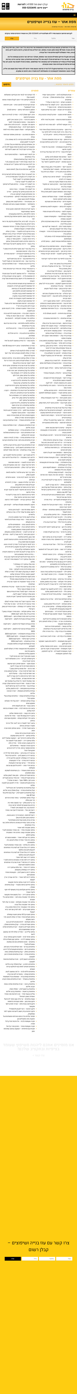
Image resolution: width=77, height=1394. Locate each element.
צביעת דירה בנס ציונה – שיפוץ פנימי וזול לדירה (19, 753)
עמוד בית (68, 405)
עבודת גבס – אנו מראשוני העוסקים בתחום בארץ (55, 341)
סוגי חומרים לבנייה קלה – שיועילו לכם (22, 673)
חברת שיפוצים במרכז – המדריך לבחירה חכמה (19, 437)
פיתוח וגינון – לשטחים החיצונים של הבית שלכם (55, 410)
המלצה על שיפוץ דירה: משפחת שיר (23, 373)
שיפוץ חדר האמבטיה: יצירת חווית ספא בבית (20, 907)
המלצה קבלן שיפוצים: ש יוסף (25, 388)
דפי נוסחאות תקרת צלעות (26, 301)
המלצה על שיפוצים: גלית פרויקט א (23, 380)
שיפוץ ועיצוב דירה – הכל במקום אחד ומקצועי (19, 894)
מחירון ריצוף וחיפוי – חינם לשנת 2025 (22, 639)
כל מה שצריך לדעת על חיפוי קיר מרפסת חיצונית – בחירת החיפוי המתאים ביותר (18, 553)
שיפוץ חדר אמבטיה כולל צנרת (25, 904)
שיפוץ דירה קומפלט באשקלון (25, 870)
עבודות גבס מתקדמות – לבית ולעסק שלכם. (20, 688)
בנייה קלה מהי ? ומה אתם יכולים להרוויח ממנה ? (19, 249)
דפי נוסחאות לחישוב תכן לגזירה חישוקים (21, 286)
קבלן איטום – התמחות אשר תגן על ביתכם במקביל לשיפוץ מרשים (57, 453)
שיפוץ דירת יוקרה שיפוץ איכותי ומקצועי (21, 882)
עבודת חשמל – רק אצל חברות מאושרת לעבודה (55, 350)
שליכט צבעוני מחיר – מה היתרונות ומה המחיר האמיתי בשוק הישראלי (19, 995)
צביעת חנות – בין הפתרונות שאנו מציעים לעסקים (54, 445)
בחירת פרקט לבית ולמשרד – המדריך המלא (20, 231)
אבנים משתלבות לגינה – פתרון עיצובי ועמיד (56, 95)
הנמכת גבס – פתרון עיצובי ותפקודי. (23, 413)
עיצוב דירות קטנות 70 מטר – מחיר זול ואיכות (20, 716)
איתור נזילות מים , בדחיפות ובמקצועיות (22, 214)
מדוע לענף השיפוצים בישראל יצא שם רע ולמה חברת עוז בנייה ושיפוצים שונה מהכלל (19, 577)
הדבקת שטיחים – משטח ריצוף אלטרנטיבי (57, 169)
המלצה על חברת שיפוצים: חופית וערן (22, 368)
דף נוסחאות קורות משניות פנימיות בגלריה (21, 283)
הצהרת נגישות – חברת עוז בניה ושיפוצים (57, 189)
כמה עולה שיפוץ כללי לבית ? (25, 567)
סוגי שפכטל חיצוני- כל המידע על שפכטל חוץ (20, 681)
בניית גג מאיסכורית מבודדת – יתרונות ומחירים (19, 254)
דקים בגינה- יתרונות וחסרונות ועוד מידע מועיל (20, 303)
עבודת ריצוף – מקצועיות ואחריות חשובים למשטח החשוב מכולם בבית (57, 379)
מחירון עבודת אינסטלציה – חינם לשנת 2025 (20, 634)
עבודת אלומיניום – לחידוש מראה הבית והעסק (56, 328)
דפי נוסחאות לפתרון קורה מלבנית (23, 293)
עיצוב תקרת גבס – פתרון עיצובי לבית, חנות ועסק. (55, 403)
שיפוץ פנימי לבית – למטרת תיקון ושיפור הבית (19, 937)
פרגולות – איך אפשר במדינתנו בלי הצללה (57, 420)
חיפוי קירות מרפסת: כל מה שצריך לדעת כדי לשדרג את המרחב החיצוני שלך (20, 496)
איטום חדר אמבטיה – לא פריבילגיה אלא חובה (19, 124)
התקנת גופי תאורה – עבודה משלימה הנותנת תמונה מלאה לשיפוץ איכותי (56, 197)
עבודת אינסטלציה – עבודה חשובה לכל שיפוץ (56, 326)
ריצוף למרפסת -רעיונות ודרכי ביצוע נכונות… (20, 815)
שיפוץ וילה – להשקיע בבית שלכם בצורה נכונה (56, 571)
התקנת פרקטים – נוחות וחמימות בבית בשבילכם (55, 246)
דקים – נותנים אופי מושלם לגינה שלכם (58, 157)
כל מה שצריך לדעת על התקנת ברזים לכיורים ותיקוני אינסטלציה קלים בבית (20, 548)
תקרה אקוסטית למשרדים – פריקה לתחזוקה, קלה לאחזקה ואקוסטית (56, 652)
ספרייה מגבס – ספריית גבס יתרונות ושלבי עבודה (18, 683)
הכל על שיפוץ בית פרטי (27, 338)
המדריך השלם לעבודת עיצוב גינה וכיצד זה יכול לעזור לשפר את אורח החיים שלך (19, 361)
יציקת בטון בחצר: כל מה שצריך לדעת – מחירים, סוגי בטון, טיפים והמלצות (19, 535)
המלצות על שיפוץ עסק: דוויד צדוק (23, 398)
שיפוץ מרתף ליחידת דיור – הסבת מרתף (58, 611)
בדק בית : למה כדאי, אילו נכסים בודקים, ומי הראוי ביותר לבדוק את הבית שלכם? (18, 222)
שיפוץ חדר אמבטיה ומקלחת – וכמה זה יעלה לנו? (18, 902)
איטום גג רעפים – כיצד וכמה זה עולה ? (58, 102)
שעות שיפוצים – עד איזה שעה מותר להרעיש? (19, 999)
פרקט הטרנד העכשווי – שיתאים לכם (22, 745)
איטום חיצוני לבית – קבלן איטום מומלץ (22, 127)
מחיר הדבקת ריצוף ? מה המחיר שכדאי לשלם (20, 601)
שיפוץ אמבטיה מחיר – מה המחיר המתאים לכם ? (18, 830)
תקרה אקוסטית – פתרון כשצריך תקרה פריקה (56, 648)
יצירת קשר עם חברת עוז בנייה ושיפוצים (58, 273)
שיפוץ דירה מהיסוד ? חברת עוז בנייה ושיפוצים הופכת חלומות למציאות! (19, 863)
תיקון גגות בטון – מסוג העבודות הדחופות (21, 1001)
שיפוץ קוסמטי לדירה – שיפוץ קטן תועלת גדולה (19, 939)
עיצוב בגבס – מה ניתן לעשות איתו (23, 706)
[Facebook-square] (3, 8)
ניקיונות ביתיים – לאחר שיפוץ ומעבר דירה (57, 301)
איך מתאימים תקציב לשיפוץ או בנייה (22, 194)
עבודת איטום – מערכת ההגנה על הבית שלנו (56, 323)
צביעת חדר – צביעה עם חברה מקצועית (22, 763)
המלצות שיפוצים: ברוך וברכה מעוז (23, 405)
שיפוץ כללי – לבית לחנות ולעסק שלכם (58, 591)
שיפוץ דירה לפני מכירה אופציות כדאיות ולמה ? (19, 860)
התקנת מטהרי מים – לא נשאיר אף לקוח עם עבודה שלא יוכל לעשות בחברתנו (56, 227)
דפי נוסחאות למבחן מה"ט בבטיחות (23, 288)
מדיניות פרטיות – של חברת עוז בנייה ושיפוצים (55, 276)
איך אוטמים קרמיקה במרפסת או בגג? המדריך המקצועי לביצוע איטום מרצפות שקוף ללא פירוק (18, 145)
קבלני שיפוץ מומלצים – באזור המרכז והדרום (20, 798)
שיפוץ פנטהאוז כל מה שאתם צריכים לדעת (57, 619)
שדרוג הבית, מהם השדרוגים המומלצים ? (21, 820)
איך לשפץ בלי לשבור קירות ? (25, 182)
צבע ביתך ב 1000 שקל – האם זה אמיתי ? (21, 780)
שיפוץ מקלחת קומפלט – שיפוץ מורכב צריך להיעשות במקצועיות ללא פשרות (56, 607)
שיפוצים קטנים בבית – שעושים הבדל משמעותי (19, 976)
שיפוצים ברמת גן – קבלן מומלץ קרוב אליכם (20, 964)
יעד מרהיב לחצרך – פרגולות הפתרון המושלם (20, 532)
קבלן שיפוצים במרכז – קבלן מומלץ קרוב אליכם (19, 790)
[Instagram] (7, 8)
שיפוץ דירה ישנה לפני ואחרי (25, 857)
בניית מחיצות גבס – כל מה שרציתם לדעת (21, 259)
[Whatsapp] (7, 4)
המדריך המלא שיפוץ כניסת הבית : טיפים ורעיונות (18, 358)
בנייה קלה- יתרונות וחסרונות (25, 251)
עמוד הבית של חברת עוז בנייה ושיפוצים (58, 408)
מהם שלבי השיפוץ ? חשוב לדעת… (23, 594)
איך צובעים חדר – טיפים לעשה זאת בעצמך (20, 201)
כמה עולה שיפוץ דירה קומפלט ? (24, 564)
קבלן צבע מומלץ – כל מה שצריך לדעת (58, 485)
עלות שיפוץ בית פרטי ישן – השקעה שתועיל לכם (18, 738)
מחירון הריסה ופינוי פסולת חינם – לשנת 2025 (19, 616)
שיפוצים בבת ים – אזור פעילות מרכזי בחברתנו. (19, 947)
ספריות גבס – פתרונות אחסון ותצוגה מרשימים (55, 303)
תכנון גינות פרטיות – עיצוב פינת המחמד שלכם (55, 646)
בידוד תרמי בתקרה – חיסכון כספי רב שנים (21, 239)
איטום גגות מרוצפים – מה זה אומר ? (59, 107)
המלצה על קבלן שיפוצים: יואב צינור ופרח (21, 370)
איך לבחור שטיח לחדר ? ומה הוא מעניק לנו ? (20, 162)
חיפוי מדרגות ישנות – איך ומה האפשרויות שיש (19, 465)
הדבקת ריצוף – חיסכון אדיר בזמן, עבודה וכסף (56, 167)
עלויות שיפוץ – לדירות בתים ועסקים (23, 735)
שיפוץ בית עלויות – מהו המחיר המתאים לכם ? (19, 845)
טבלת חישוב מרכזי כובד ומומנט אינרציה (21, 517)
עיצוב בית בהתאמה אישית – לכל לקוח (58, 383)
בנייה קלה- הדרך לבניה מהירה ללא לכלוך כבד (56, 132)
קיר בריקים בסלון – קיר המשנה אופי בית (21, 803)
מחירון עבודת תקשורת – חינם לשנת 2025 (21, 636)
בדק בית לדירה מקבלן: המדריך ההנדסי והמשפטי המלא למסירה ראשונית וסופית (19, 227)
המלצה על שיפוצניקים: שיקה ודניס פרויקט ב (20, 385)
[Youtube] (3, 4)
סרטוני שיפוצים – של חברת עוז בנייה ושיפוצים (55, 306)
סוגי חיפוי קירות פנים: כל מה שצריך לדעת (21, 676)
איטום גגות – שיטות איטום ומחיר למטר (22, 122)
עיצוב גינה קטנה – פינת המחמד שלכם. (22, 713)
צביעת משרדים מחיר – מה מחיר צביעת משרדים (19, 778)
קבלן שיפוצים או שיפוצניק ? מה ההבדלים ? (20, 788)
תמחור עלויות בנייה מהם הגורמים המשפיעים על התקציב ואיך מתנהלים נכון (19, 1017)
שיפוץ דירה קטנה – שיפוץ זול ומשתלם (58, 559)
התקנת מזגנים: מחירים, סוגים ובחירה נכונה (21, 415)
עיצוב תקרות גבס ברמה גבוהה (25, 733)
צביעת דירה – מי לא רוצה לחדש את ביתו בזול (56, 442)
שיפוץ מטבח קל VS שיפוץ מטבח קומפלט (21, 914)
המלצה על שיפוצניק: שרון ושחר (24, 383)
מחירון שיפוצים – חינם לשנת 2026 (23, 641)
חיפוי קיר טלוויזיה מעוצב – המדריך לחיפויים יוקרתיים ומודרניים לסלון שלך (20, 483)
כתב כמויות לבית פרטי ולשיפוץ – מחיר (22, 569)
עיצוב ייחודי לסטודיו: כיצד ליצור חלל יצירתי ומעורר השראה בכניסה (20, 724)
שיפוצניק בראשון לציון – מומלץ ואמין (22, 989)
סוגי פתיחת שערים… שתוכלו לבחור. (23, 678)
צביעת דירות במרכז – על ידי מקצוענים (22, 760)
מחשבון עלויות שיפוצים (27, 653)
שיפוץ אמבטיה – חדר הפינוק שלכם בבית (57, 514)
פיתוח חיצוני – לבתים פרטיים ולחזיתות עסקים (55, 413)
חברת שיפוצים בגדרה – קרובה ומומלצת (21, 430)
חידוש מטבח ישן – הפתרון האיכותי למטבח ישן (19, 455)
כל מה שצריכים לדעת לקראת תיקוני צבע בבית (19, 557)
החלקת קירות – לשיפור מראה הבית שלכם (57, 177)
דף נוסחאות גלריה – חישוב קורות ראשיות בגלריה (18, 276)
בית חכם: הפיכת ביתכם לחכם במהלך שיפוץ (20, 241)
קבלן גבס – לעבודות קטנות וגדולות (59, 472)
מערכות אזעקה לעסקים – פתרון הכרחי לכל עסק (55, 283)
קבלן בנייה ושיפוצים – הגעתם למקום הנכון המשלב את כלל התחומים (57, 468)
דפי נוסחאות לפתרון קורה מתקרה (23, 296)
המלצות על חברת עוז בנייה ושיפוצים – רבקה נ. (19, 390)
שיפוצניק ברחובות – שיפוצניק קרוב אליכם (20, 991)
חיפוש (6, 84)
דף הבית (73, 27)
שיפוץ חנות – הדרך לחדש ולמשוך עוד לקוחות (56, 589)
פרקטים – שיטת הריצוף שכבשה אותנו (58, 427)
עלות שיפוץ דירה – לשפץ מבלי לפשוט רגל (20, 740)
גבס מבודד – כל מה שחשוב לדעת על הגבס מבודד (18, 273)
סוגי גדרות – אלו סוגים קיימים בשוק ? (22, 668)
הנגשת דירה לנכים (65, 179)
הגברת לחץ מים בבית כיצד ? (25, 306)
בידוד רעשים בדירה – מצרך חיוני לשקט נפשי (20, 236)
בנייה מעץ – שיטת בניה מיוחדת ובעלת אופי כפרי (55, 129)
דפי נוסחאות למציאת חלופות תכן (24, 291)
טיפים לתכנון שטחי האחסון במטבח (23, 529)
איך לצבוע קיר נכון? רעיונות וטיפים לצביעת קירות (18, 174)
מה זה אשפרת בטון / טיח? (26, 589)
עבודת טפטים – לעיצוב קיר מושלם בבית (58, 353)
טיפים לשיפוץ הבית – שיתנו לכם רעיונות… (21, 527)
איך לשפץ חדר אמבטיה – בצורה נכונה (22, 189)
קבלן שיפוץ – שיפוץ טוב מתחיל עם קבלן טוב (56, 487)
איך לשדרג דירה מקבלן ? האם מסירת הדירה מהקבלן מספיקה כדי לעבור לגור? (20, 178)
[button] (74, 15)
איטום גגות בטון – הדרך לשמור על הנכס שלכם (55, 105)
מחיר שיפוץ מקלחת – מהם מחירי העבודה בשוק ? (18, 611)
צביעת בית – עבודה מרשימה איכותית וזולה (57, 440)
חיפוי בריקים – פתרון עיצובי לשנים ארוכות (57, 249)
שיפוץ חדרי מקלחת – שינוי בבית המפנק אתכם (55, 581)
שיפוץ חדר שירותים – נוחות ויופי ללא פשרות (56, 579)
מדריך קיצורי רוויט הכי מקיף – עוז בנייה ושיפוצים (18, 586)
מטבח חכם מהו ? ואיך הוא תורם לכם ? (22, 656)
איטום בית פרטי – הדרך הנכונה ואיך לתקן (21, 119)
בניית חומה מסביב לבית (27, 256)
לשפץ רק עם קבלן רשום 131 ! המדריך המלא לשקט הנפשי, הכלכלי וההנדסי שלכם (20, 572)
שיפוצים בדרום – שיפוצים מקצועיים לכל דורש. (19, 949)
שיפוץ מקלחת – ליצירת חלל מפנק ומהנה (57, 604)
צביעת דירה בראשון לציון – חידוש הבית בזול (20, 755)
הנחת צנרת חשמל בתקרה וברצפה (60, 182)
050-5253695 (33, 33)
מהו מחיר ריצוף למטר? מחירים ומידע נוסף (21, 591)
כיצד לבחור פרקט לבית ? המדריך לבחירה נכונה (19, 544)
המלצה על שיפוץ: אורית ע (26, 378)
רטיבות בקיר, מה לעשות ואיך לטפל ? (22, 807)
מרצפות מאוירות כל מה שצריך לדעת (22, 666)
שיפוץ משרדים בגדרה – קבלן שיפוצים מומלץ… (19, 924)
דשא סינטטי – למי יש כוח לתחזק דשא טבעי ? (56, 159)
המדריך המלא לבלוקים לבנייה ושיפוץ (22, 350)
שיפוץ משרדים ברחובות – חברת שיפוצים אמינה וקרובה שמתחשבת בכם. (19, 928)
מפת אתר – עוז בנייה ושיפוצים (61, 286)
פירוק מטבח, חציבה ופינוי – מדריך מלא (22, 743)
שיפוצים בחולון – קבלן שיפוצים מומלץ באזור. (19, 952)
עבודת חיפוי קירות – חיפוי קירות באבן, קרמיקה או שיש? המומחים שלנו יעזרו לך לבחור (55, 346)
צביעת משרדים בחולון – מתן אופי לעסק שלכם (19, 775)
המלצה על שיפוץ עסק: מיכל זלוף (24, 375)
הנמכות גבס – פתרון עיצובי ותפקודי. (23, 408)
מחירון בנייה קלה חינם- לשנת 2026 (23, 614)
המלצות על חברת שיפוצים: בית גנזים (22, 393)
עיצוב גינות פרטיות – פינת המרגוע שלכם (57, 390)
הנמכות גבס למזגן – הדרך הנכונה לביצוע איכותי (19, 410)
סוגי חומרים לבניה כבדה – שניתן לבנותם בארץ (19, 671)
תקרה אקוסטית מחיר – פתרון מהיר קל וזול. (20, 1026)
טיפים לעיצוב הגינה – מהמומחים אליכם (21, 524)
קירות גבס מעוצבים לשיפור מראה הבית (22, 805)
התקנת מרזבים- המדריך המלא (25, 418)
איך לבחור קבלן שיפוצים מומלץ (24, 159)
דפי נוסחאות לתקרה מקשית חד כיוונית (22, 298)
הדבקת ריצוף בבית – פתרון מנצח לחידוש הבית (19, 313)
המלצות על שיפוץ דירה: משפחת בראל (22, 395)
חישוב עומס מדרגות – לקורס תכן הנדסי (21, 509)
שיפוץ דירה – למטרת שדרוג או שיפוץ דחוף (57, 537)
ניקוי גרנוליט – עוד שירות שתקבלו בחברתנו (57, 293)
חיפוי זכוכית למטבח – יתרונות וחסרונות (21, 462)
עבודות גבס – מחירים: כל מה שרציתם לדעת (20, 686)
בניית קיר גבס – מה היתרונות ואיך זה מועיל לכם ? (18, 261)
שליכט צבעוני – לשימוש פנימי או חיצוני (58, 626)
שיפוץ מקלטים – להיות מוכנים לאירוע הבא (20, 922)
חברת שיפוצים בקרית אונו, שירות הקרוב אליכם (19, 445)
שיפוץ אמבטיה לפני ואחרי (26, 827)
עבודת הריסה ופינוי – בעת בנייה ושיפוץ (58, 343)
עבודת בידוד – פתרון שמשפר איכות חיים (57, 331)
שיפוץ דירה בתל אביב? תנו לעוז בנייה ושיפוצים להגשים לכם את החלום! (19, 848)
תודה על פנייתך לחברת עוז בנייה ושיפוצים (57, 629)
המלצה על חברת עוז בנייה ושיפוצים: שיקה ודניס (19, 365)
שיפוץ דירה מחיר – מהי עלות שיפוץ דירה (21, 867)
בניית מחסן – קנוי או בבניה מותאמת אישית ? (56, 139)
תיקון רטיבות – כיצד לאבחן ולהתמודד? (22, 1009)
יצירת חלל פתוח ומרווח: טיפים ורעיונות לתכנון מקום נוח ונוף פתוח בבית (19, 540)
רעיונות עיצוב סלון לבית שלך (25, 817)
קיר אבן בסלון (30, 800)
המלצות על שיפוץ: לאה (27, 400)
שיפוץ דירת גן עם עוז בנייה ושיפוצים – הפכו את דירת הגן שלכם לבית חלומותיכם (55, 563)
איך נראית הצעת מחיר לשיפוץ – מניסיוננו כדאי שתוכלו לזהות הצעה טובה (19, 197)
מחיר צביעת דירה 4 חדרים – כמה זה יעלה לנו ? (19, 604)
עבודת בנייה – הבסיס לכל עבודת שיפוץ (58, 333)
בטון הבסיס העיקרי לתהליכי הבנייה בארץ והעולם (19, 234)
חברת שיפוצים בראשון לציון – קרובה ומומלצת (19, 447)
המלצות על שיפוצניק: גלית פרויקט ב (22, 403)
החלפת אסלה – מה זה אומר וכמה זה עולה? (20, 316)
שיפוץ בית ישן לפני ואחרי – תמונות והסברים (20, 837)
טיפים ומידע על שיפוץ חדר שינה (60, 264)
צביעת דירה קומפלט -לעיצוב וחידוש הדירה (20, 758)
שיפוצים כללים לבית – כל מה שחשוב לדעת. (20, 971)
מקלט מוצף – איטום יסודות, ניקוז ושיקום (21, 663)
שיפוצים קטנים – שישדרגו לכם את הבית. (21, 974)
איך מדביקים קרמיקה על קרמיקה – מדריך (21, 192)
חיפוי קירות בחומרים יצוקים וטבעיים (23, 487)
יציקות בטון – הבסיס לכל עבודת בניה (59, 271)
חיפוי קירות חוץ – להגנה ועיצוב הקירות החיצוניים (55, 251)
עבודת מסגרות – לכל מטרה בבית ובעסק (58, 360)
